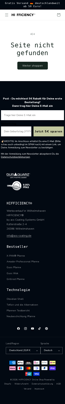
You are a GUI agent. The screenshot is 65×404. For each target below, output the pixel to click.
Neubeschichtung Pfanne (21, 316)
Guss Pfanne (14, 267)
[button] (6, 15)
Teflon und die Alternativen (22, 304)
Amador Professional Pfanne (23, 261)
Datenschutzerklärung (42, 384)
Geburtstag (8, 123)
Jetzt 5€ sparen (48, 131)
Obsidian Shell (15, 299)
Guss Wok (12, 273)
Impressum (39, 389)
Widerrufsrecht (21, 384)
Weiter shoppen (32, 65)
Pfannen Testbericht (18, 310)
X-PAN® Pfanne (16, 255)
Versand (27, 389)
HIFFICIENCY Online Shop (31, 380)
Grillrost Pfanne (16, 279)
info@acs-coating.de (19, 235)
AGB (58, 384)
